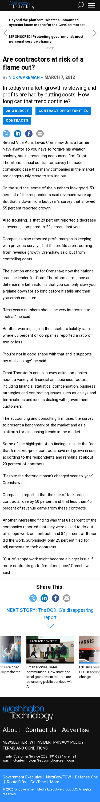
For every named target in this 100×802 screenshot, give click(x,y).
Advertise (76, 730)
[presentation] (5, 662)
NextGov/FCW (58, 777)
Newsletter (15, 742)
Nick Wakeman (24, 77)
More (54, 781)
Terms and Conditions (25, 748)
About (11, 730)
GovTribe (38, 781)
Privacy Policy (68, 742)
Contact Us (41, 730)
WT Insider (40, 742)
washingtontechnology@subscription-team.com (38, 760)
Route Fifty (16, 781)
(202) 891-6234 (52, 756)
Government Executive (22, 777)
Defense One (86, 777)
